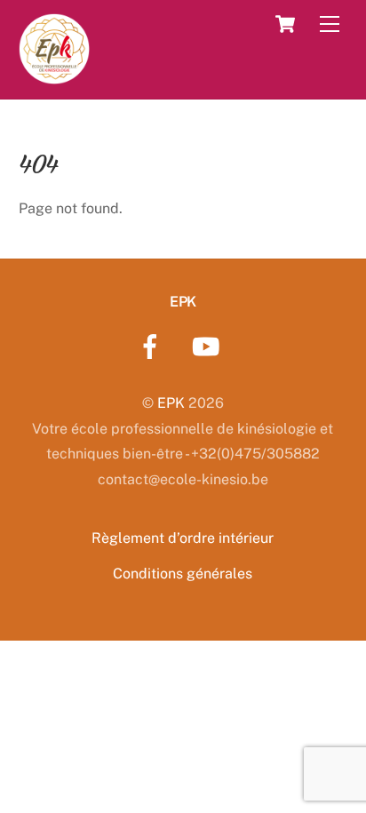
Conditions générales (182, 573)
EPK (171, 403)
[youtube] (209, 345)
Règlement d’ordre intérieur (183, 538)
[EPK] (54, 75)
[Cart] (285, 24)
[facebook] (153, 345)
